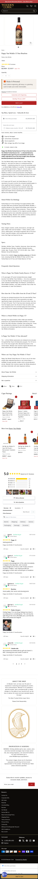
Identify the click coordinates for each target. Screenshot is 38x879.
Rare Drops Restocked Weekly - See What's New (19, 1)
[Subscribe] (31, 784)
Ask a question (6, 380)
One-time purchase (9, 866)
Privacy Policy (5, 822)
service (31, 522)
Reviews (4, 807)
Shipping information (8, 376)
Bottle (6, 522)
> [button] (24, 664)
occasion (25, 525)
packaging (7, 525)
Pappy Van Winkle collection (22, 255)
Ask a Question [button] (20, 502)
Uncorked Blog (5, 805)
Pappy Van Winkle (6, 57)
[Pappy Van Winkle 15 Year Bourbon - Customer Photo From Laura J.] (22, 492)
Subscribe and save (10, 871)
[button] (31, 549)
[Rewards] (4, 874)
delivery (22, 522)
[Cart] (31, 6)
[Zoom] (30, 42)
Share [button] (6, 549)
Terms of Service (6, 819)
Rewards (4, 802)
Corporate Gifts (5, 798)
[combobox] (19, 11)
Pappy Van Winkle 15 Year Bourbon (12, 545)
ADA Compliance (6, 829)
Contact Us (4, 795)
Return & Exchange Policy (8, 814)
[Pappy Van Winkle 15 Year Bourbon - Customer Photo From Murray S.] (9, 492)
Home (3, 50)
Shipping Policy (5, 817)
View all (34, 393)
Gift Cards (4, 800)
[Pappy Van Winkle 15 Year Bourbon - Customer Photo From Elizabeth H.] (16, 492)
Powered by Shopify (21, 859)
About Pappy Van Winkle (9, 372)
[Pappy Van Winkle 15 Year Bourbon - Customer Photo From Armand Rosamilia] (29, 492)
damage (16, 525)
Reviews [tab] (6, 508)
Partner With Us (5, 812)
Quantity (4, 72)
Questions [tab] (18, 508)
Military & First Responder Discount (10, 827)
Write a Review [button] (20, 498)
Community (4, 824)
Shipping (4, 91)
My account (5, 831)
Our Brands (4, 810)
